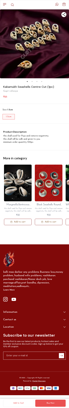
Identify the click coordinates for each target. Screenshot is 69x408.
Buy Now (50, 403)
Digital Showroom (39, 381)
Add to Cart (18, 403)
